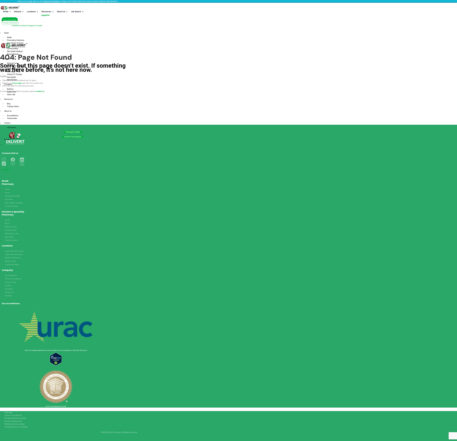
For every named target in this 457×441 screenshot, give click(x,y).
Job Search (76, 11)
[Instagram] (3, 159)
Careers (7, 123)
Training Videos (13, 106)
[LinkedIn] (22, 159)
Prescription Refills (72, 132)
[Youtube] (12, 163)
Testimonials (12, 118)
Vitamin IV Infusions (51, 1)
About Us (61, 11)
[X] (22, 163)
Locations (31, 11)
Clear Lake (11, 94)
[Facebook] (12, 159)
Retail (5, 11)
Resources (46, 11)
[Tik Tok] (3, 163)
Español (45, 15)
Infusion (17, 11)
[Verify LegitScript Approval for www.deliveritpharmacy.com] (56, 359)
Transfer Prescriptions (72, 137)
